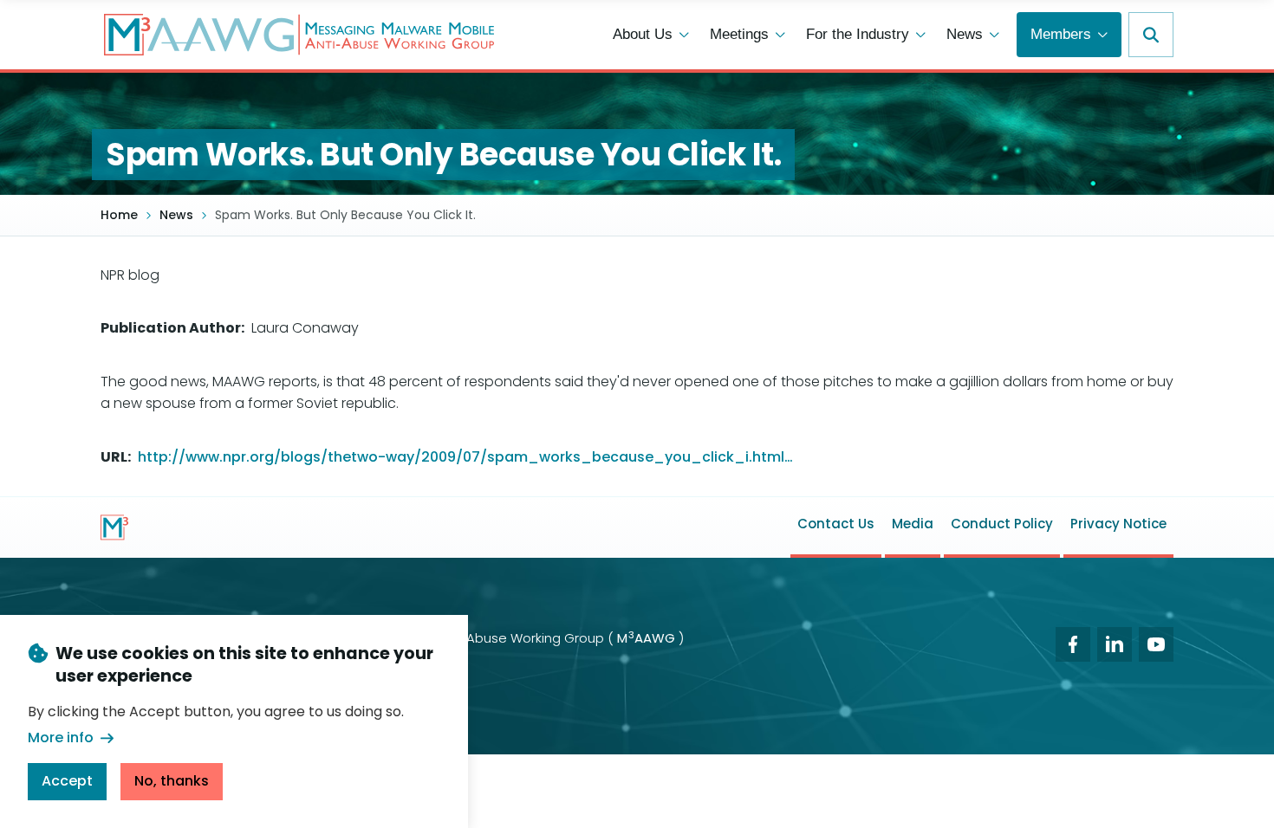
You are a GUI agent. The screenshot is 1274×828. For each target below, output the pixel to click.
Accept (67, 780)
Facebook (1073, 644)
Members (1060, 34)
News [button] (964, 34)
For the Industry (857, 34)
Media (912, 523)
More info (61, 737)
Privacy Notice (1118, 523)
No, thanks (171, 780)
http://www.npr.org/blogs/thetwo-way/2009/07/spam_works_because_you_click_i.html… (465, 457)
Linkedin (1114, 644)
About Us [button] (643, 34)
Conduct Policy (1002, 523)
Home (119, 215)
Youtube (1156, 644)
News (176, 215)
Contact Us (835, 523)
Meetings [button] (739, 34)
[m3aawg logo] (114, 527)
